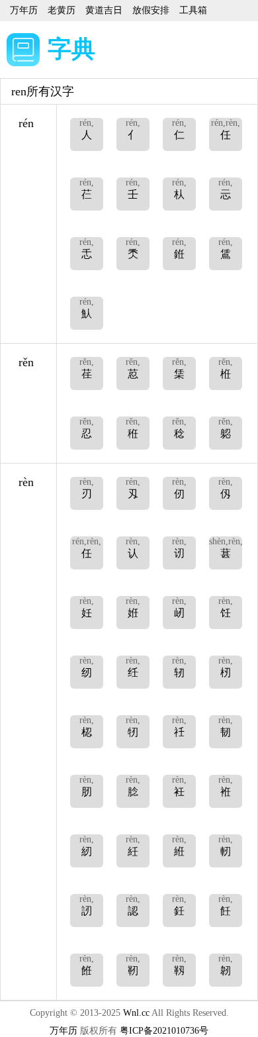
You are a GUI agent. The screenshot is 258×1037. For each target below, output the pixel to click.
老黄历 (61, 10)
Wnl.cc (136, 1013)
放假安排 (150, 10)
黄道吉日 (103, 10)
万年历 (24, 10)
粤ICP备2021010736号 (164, 1031)
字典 (71, 49)
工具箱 (193, 10)
